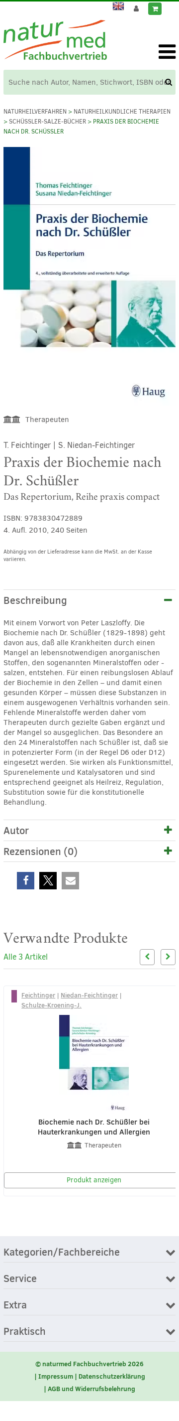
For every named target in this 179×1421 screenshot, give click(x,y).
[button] (25, 880)
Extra (15, 1305)
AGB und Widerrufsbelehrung (91, 1388)
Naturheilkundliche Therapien (122, 112)
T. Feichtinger (27, 445)
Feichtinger (38, 995)
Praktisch (24, 1331)
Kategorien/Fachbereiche (61, 1252)
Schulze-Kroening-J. (51, 1004)
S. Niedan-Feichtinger (96, 445)
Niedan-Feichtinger (89, 995)
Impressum (55, 1376)
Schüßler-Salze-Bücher (47, 122)
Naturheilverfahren (35, 112)
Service (20, 1279)
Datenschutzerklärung (112, 1376)
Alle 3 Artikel (25, 957)
